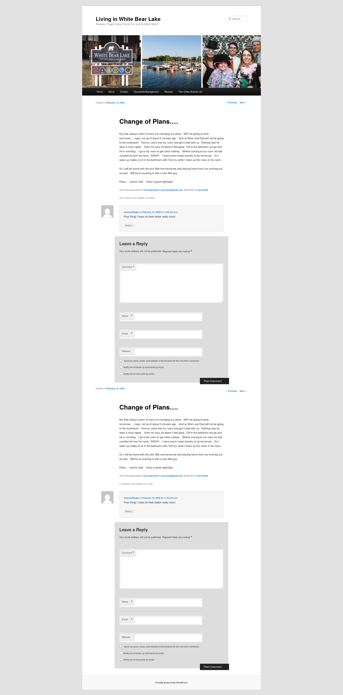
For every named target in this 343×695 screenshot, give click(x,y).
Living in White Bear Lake (128, 19)
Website (126, 351)
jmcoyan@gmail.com (172, 189)
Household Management (146, 91)
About (111, 91)
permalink (203, 189)
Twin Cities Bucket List (190, 91)
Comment (128, 267)
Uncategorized (150, 189)
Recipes (168, 91)
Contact (124, 91)
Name (127, 316)
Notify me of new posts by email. (139, 373)
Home (100, 91)
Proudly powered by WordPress (171, 682)
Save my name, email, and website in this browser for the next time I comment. (161, 360)
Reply (129, 225)
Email (127, 333)
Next (243, 102)
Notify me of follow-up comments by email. (143, 367)
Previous (231, 102)
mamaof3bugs (131, 212)
